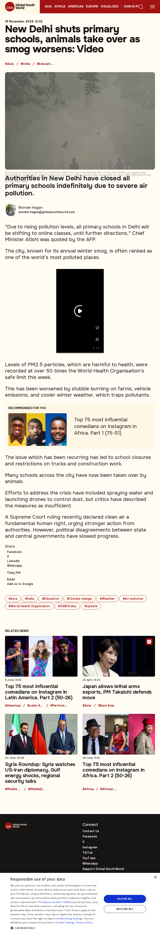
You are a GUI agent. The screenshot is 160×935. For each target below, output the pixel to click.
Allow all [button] (124, 898)
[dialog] (80, 904)
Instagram (89, 847)
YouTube (88, 858)
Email (11, 579)
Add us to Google (20, 584)
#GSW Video (67, 606)
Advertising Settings (70, 918)
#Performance (58, 705)
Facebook (14, 552)
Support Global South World (103, 869)
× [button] (155, 877)
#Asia (9, 64)
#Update (91, 606)
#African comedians (108, 789)
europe (92, 6)
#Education (45, 64)
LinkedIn (13, 561)
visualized (110, 6)
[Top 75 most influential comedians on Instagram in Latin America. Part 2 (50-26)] (41, 671)
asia (48, 6)
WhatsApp (90, 863)
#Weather (107, 599)
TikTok (87, 853)
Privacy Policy (84, 922)
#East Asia (106, 705)
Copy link (14, 572)
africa (59, 6)
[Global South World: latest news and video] (20, 6)
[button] (55, 928)
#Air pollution (133, 599)
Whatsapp (14, 565)
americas (76, 6)
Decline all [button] (124, 909)
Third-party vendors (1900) (54, 902)
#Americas (13, 705)
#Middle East (13, 789)
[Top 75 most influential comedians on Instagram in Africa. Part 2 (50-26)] (118, 752)
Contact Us (90, 831)
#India (25, 64)
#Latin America (35, 705)
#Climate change (79, 599)
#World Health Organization (29, 606)
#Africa (88, 789)
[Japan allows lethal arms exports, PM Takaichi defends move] (118, 671)
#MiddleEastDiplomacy (36, 789)
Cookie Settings (65, 922)
